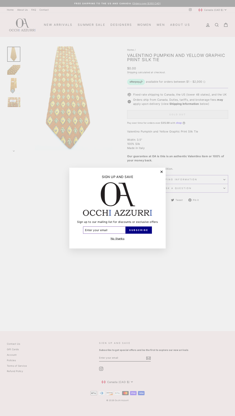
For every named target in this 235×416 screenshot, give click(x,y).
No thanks (118, 238)
